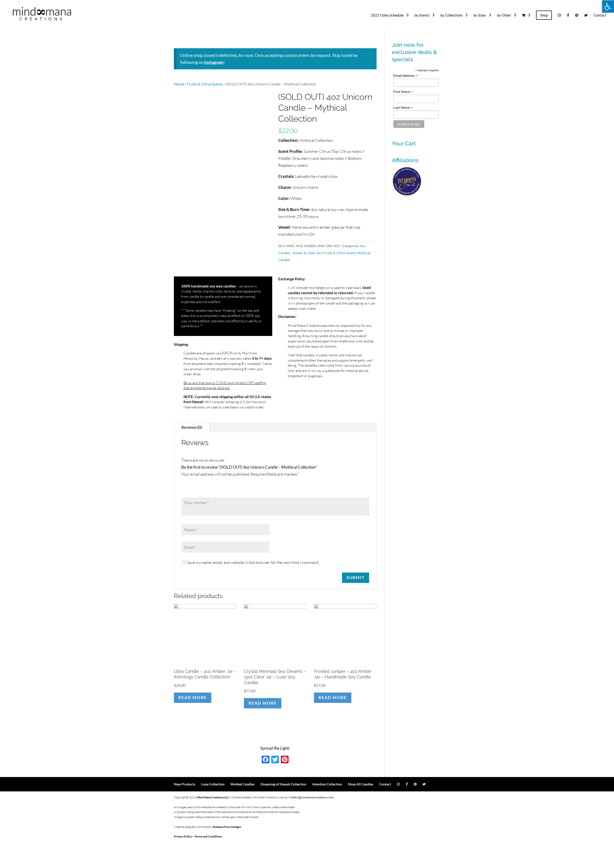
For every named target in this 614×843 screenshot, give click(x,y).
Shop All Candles (360, 784)
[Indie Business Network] (407, 194)
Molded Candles (242, 784)
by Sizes (479, 15)
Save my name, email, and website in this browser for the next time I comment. (253, 562)
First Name (403, 92)
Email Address (405, 75)
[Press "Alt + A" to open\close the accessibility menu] (608, 6)
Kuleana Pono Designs (227, 827)
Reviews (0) (191, 427)
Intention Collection (327, 784)
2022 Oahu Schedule (387, 15)
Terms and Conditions (208, 836)
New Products (184, 784)
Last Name (403, 107)
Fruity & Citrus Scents (205, 84)
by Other (504, 15)
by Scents (422, 15)
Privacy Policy (183, 836)
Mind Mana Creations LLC (212, 797)
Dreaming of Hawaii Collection (283, 784)
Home (179, 84)
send (291, 303)
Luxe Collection (212, 784)
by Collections (451, 15)
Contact (600, 15)
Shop (544, 15)
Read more (192, 697)
